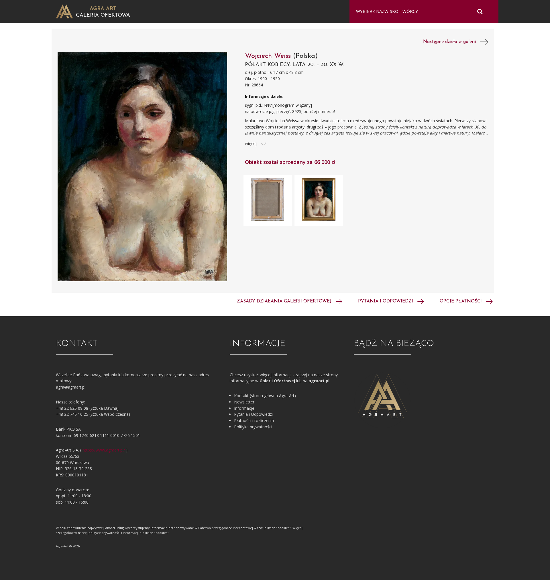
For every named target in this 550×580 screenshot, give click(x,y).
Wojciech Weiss (269, 56)
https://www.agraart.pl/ (103, 450)
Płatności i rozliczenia (254, 420)
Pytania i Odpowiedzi (253, 414)
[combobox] (420, 11)
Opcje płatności (461, 301)
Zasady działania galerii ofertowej (285, 301)
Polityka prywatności (253, 426)
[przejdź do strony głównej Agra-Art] (64, 11)
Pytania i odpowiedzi (386, 301)
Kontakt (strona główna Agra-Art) (265, 395)
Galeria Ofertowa (103, 15)
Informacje (244, 408)
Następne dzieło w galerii (451, 41)
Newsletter (244, 402)
